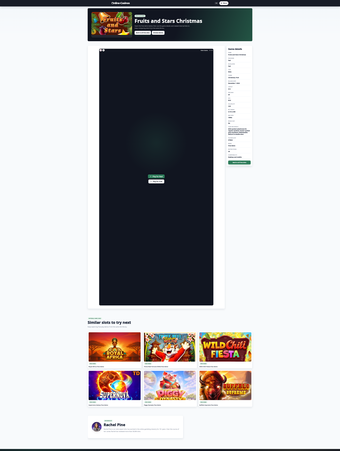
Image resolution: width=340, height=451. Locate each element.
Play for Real (157, 176)
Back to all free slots (143, 33)
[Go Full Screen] (103, 50)
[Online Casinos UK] (121, 3)
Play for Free (157, 181)
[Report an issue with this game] (101, 50)
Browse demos (158, 33)
